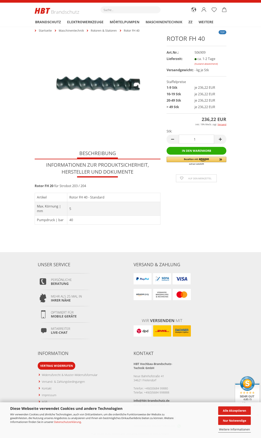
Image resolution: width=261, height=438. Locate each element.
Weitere (206, 22)
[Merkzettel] (214, 10)
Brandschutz (48, 22)
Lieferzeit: (175, 59)
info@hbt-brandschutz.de (151, 401)
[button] (194, 10)
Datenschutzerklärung (67, 422)
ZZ (190, 22)
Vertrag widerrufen (56, 366)
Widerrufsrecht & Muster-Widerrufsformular (69, 375)
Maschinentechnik (164, 22)
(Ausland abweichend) (206, 63)
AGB (44, 402)
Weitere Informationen (234, 429)
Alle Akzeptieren (234, 410)
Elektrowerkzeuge (85, 22)
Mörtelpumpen (124, 22)
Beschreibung (97, 153)
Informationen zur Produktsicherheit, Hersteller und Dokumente (97, 168)
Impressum (49, 395)
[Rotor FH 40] (98, 83)
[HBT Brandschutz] (58, 11)
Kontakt (47, 388)
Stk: (169, 131)
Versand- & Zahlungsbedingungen (63, 382)
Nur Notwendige (234, 420)
